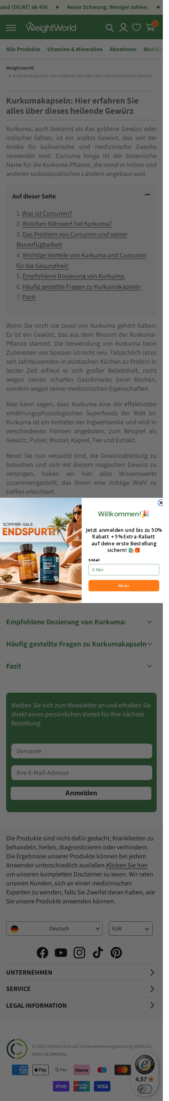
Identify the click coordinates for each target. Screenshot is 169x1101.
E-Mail (93, 560)
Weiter (124, 585)
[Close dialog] (161, 503)
